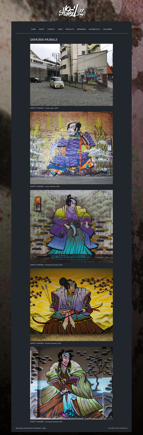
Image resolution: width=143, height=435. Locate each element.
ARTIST (41, 29)
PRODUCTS (70, 29)
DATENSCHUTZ (94, 29)
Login (44, 428)
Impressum (19, 428)
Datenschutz (28, 428)
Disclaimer (107, 29)
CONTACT (51, 29)
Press (60, 29)
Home (33, 29)
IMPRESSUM (81, 29)
